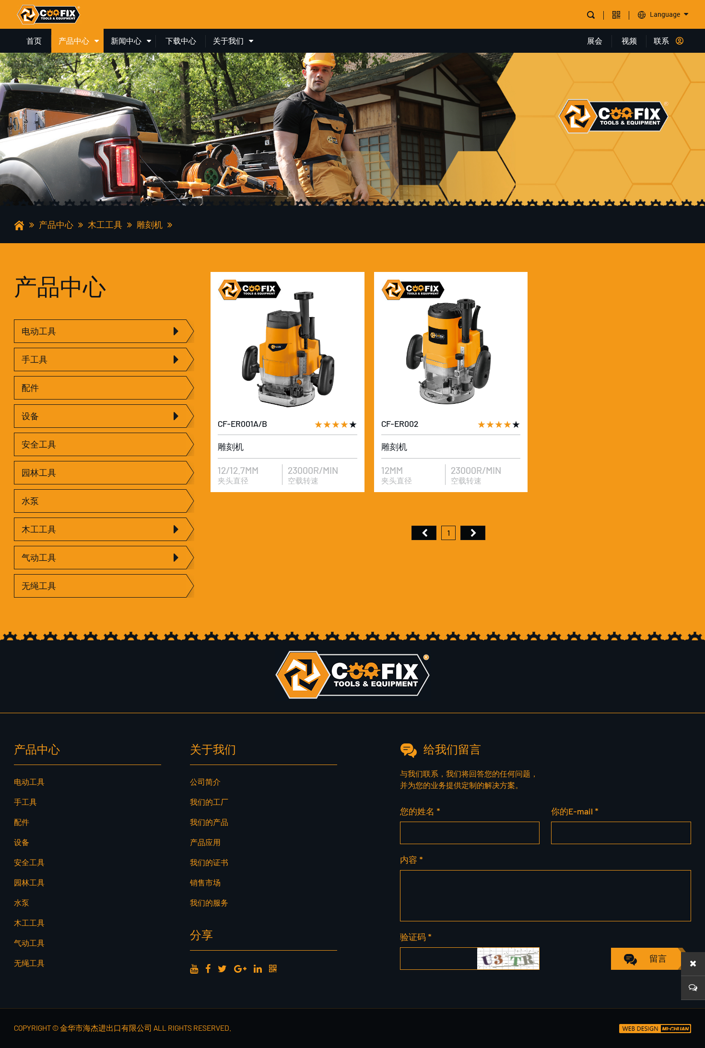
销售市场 (205, 882)
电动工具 (39, 331)
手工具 (34, 359)
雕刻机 (150, 224)
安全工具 (39, 444)
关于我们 (228, 40)
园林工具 (39, 472)
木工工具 (105, 224)
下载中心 (180, 40)
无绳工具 (39, 585)
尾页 (472, 533)
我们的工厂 (209, 801)
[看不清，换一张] (508, 958)
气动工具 (39, 557)
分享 (201, 935)
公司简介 (205, 781)
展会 (594, 40)
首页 (34, 40)
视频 (629, 40)
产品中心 (74, 40)
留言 (658, 958)
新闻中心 (126, 40)
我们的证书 (209, 862)
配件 (30, 387)
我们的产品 (209, 821)
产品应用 (205, 842)
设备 (30, 416)
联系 (661, 40)
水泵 (30, 500)
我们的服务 (209, 902)
